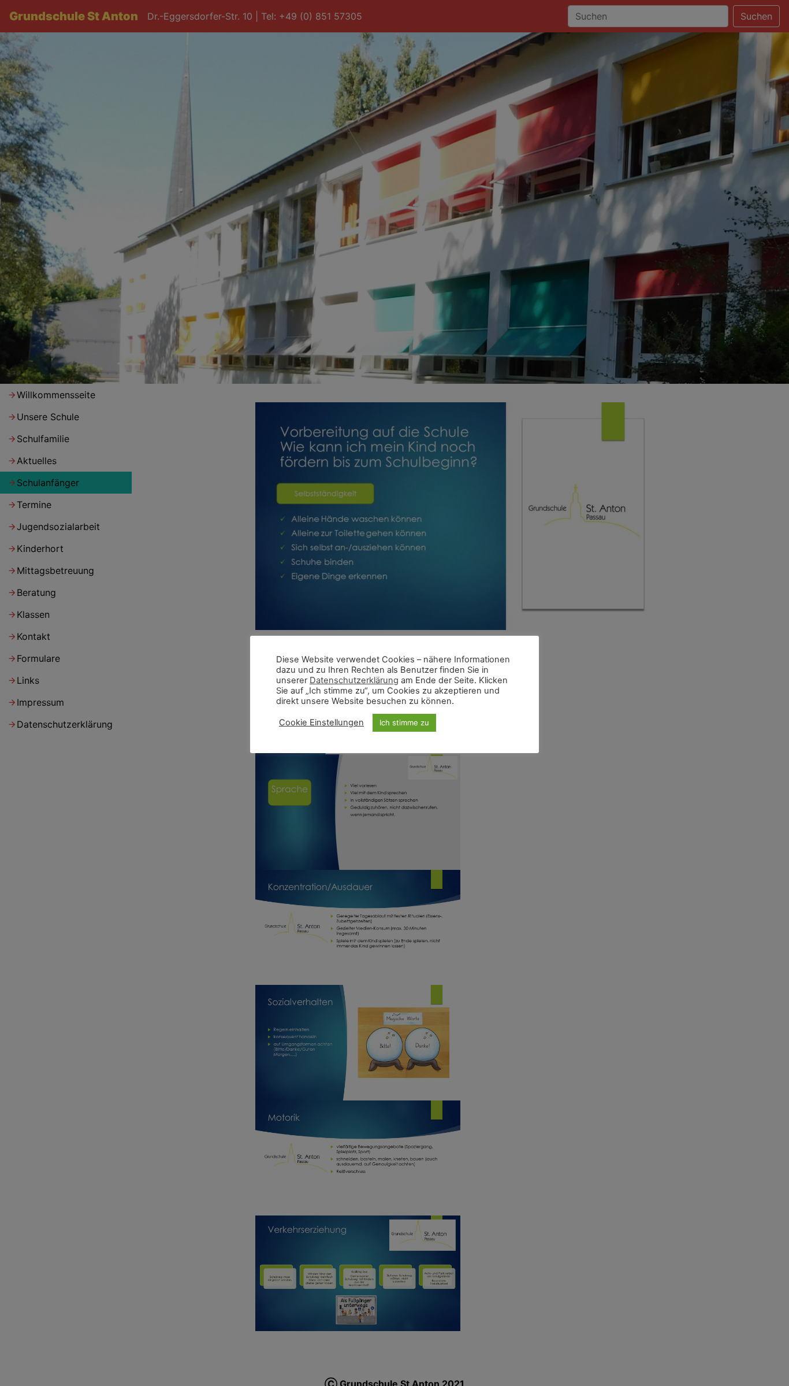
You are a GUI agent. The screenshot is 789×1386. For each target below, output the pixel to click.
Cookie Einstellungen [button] (321, 722)
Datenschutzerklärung (354, 680)
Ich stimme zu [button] (404, 722)
